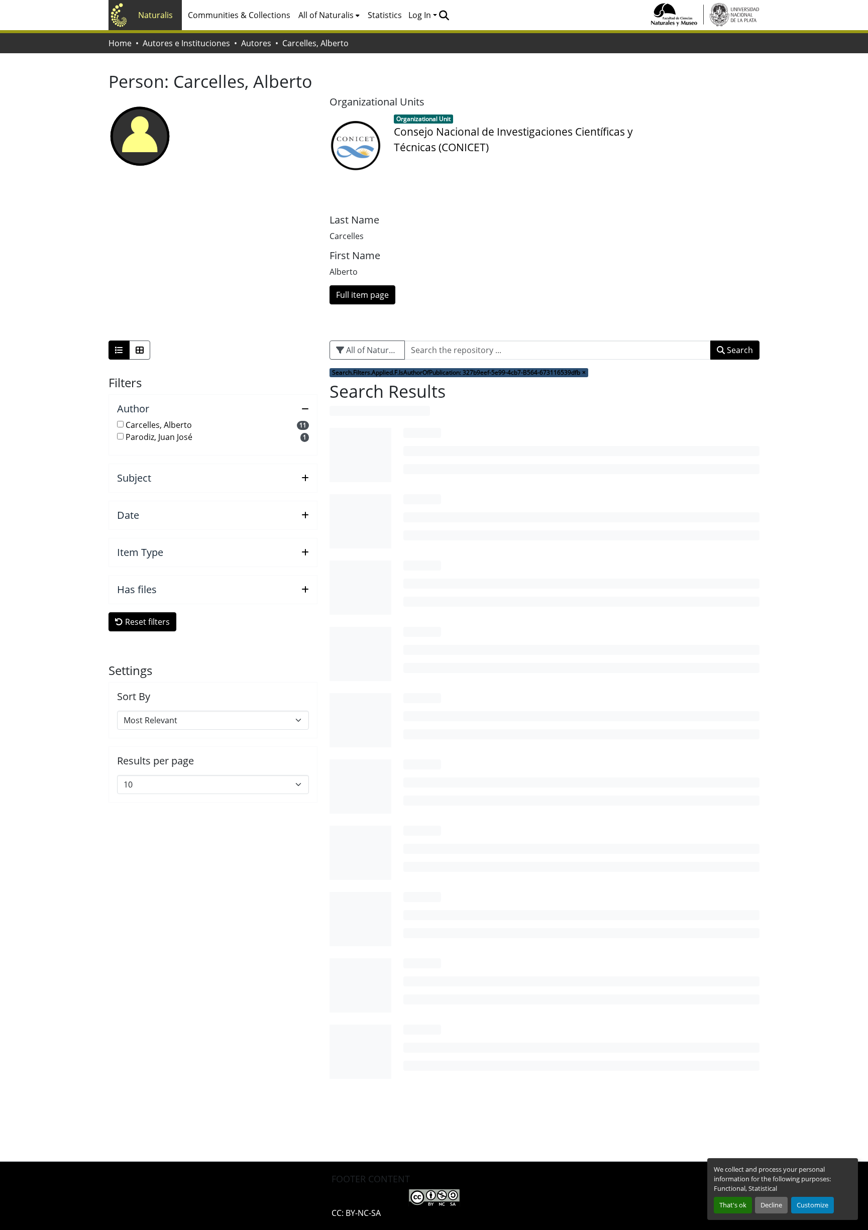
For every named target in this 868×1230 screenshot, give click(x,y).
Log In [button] (420, 15)
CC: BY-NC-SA (356, 1212)
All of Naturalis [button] (326, 15)
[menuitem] (329, 15)
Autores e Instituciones (186, 43)
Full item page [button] (362, 294)
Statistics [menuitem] (385, 15)
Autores (256, 43)
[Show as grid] (139, 350)
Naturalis (155, 15)
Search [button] (739, 350)
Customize (812, 1204)
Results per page (155, 761)
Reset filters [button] (146, 621)
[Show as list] (119, 350)
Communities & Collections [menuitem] (239, 15)
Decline (771, 1204)
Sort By (133, 697)
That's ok (732, 1204)
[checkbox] (120, 424)
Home (120, 43)
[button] (444, 15)
